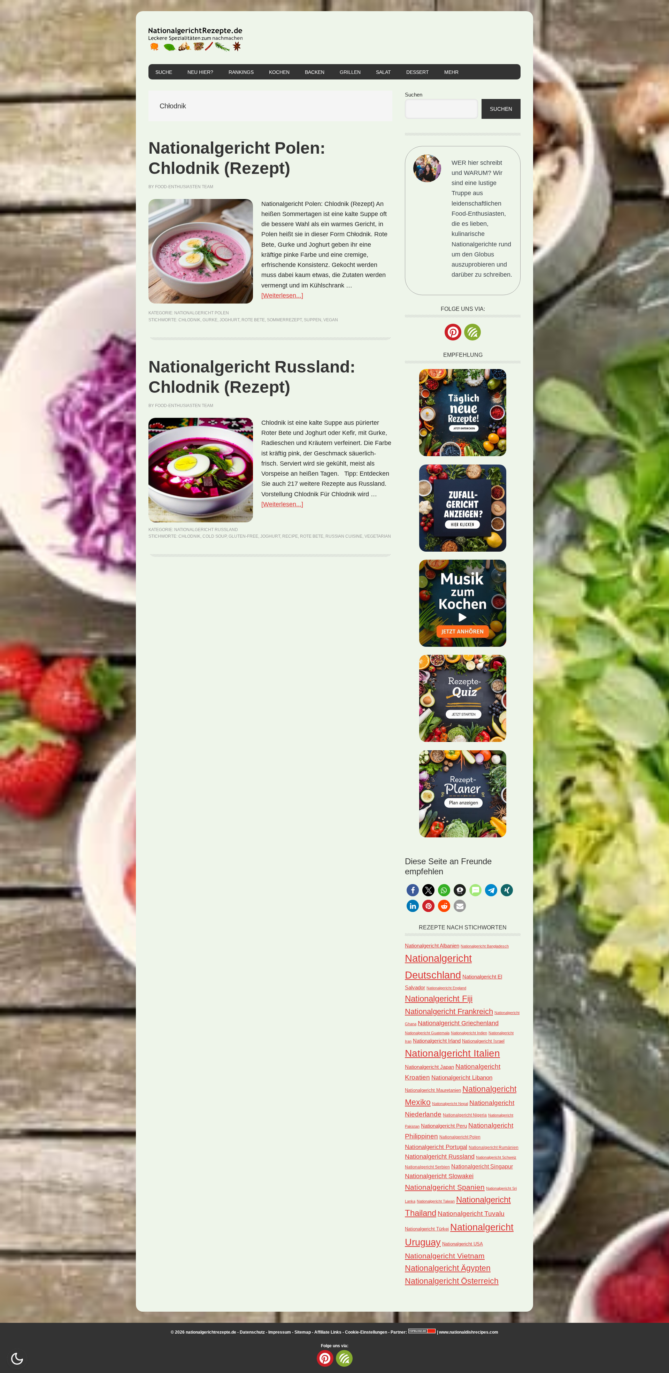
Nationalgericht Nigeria (465, 1115)
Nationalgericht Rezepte (195, 38)
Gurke (209, 319)
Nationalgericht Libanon (461, 1077)
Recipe (290, 536)
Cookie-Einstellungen (366, 1332)
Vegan (330, 319)
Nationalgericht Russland (206, 529)
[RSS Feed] (472, 332)
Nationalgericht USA (462, 1244)
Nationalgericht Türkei (427, 1229)
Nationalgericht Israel (483, 1041)
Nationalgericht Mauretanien (433, 1090)
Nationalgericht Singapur (482, 1166)
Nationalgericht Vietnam (445, 1256)
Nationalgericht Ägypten (448, 1268)
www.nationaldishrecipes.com (468, 1332)
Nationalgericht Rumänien (493, 1147)
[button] (413, 890)
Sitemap (302, 1332)
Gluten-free (243, 536)
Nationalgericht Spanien (445, 1187)
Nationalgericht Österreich (452, 1281)
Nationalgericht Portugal (436, 1146)
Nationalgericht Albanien (432, 946)
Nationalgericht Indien (469, 1033)
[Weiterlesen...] (282, 295)
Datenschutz (252, 1332)
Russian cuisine (343, 536)
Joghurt (229, 319)
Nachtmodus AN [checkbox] (17, 1359)
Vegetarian (377, 536)
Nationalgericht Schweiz (496, 1157)
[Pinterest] (453, 332)
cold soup (214, 536)
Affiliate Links (327, 1332)
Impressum (279, 1332)
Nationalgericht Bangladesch (485, 946)
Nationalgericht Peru (444, 1126)
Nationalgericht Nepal (450, 1104)
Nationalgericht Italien (452, 1053)
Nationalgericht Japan (429, 1067)
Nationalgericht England (446, 988)
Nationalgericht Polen (201, 312)
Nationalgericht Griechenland (458, 1023)
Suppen (312, 319)
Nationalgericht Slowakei (439, 1176)
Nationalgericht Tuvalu (471, 1213)
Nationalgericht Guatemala (427, 1033)
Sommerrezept (284, 319)
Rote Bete (253, 319)
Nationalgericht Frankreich (449, 1011)
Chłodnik (189, 319)
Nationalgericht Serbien (427, 1167)
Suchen (413, 95)
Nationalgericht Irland (437, 1041)
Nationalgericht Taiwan (436, 1201)
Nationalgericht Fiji (438, 998)
